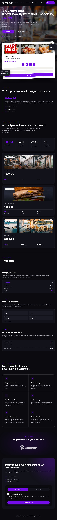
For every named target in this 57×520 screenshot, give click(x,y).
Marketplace (35, 2)
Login (42, 2)
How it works (15, 2)
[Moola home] (7, 3)
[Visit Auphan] (28, 447)
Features (28, 2)
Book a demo (50, 2)
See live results (21, 31)
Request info (39, 489)
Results (22, 2)
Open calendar (27, 502)
